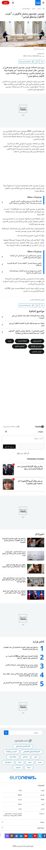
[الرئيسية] (43, 9)
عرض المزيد (40, 828)
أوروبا (42, 790)
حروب (29, 762)
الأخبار (38, 9)
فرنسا (9, 341)
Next (42, 799)
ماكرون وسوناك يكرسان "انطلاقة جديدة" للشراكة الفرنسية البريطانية (24, 264)
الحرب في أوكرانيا (36, 346)
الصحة (20, 799)
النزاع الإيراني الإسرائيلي (23, 746)
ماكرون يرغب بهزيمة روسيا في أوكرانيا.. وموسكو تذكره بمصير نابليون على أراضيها (25, 272)
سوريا (28, 767)
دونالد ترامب (12, 757)
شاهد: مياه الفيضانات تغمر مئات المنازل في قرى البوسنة (28, 317)
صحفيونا (41, 813)
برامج (20, 809)
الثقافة (20, 804)
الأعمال (42, 795)
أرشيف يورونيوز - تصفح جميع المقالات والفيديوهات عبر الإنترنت (12, 814)
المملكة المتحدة (26, 9)
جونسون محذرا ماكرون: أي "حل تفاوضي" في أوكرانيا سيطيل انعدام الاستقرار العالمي (26, 257)
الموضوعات (41, 785)
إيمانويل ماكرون (19, 346)
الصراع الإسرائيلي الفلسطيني (31, 751)
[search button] (6, 732)
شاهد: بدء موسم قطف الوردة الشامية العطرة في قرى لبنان (26, 324)
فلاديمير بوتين (37, 341)
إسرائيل (25, 757)
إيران (35, 757)
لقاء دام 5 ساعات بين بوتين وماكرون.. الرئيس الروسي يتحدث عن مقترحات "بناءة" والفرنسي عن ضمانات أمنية (25, 202)
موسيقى (18, 767)
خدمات (42, 822)
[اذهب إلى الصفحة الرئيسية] (38, 2)
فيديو (42, 809)
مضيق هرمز (8, 762)
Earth (20, 795)
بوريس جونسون (36, 351)
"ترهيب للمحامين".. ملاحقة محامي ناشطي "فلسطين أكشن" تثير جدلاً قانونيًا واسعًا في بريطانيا (26, 332)
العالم (33, 9)
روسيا (39, 762)
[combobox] (23, 732)
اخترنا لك (39, 534)
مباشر (6, 3)
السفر (42, 804)
